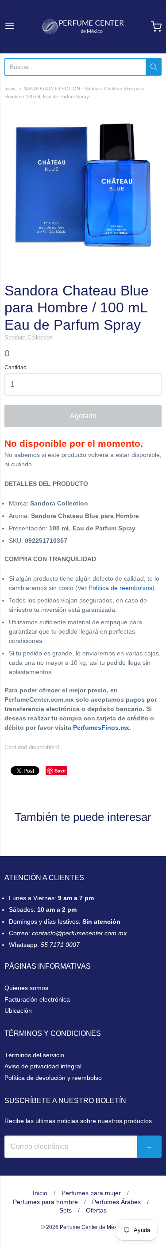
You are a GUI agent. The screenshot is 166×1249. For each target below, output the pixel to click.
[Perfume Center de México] (83, 26)
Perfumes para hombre (45, 1201)
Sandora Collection (28, 337)
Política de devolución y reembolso (53, 1077)
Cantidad (15, 368)
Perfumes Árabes (116, 1201)
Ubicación (18, 1010)
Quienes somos (26, 987)
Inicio (9, 88)
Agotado (83, 416)
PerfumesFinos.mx (101, 727)
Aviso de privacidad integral (42, 1066)
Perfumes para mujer (91, 1192)
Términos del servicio (34, 1055)
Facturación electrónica (37, 999)
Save (60, 770)
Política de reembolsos (120, 587)
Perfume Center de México (92, 1227)
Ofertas (96, 1210)
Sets (65, 1210)
